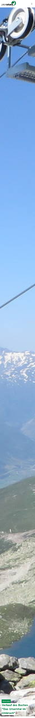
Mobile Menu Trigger (32, 4)
